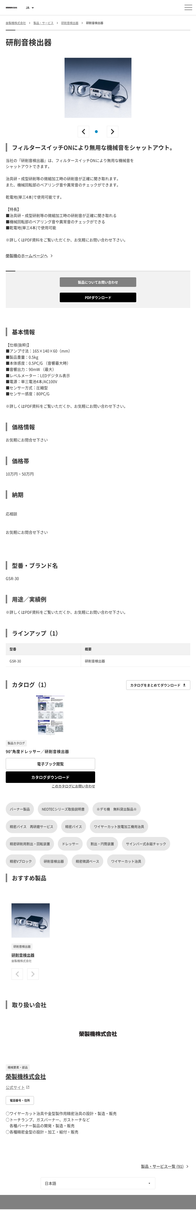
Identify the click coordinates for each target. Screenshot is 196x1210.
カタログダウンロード (50, 777)
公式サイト (15, 1087)
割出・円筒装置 (102, 843)
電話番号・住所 (20, 1100)
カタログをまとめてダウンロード (155, 685)
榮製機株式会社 (26, 1076)
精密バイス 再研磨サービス (31, 826)
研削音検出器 (54, 861)
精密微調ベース (87, 861)
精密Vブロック (21, 861)
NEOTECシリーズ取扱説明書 (63, 809)
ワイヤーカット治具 (126, 861)
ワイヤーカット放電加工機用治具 (119, 826)
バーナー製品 (20, 809)
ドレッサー (70, 843)
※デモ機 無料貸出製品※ (117, 809)
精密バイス (73, 826)
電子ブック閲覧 (50, 764)
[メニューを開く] (188, 7)
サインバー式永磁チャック (146, 843)
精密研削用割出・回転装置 (30, 843)
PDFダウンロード (98, 297)
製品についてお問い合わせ (98, 282)
